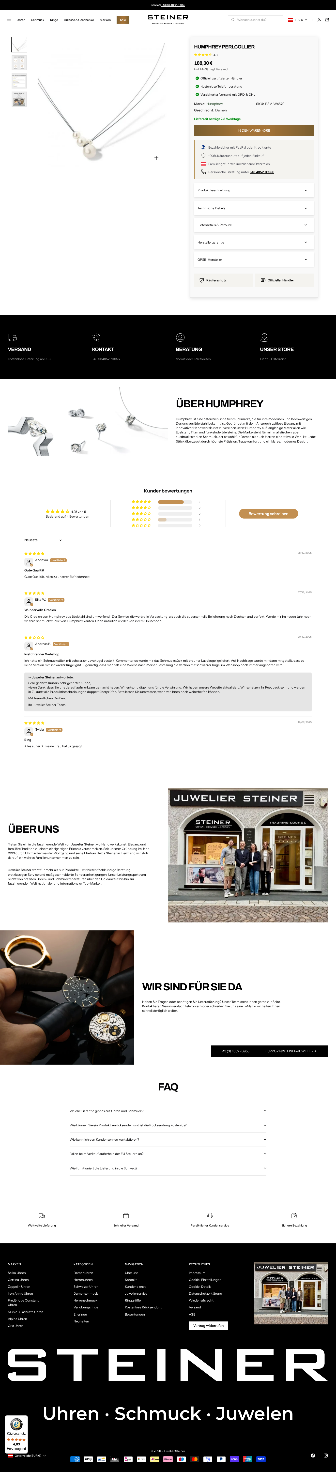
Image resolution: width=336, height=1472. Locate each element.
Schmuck (37, 20)
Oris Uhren (16, 1326)
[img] (34, 553)
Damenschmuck (86, 1293)
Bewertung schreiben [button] (269, 513)
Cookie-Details (200, 1286)
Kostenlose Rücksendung (144, 1307)
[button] (142, 502)
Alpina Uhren (17, 1319)
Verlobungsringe (86, 1307)
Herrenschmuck (85, 1300)
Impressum (197, 1273)
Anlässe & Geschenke (79, 20)
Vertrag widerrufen (208, 1325)
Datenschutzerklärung (205, 1293)
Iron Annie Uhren (20, 1293)
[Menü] (25, 1418)
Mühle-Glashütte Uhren (25, 1312)
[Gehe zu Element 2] (19, 63)
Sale (123, 20)
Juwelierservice (136, 1293)
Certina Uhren (18, 1280)
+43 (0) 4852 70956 (173, 5)
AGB (192, 1314)
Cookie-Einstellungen (205, 1280)
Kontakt (131, 1280)
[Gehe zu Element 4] (19, 99)
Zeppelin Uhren (19, 1286)
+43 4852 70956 (262, 172)
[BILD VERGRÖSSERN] (156, 158)
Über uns (131, 1273)
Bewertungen (135, 1314)
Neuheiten (81, 1321)
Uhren (21, 20)
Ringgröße (133, 1300)
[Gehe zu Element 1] (19, 44)
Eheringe (80, 1314)
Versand (222, 69)
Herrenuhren (83, 1280)
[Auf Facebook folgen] (312, 1455)
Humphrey (214, 104)
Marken (105, 20)
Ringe (54, 20)
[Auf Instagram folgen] (325, 1455)
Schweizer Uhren (86, 1286)
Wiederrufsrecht (201, 1300)
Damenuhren (83, 1273)
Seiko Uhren (17, 1273)
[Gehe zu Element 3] (19, 81)
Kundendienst (135, 1286)
